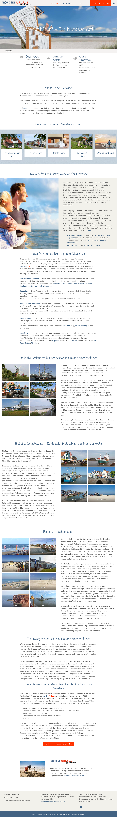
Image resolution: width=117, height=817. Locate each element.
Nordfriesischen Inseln (93, 245)
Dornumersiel (78, 284)
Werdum (46, 286)
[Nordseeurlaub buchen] (16, 3)
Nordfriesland (71, 245)
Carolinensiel (67, 284)
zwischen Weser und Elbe (96, 240)
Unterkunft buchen (100, 3)
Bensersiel (57, 284)
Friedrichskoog (81, 326)
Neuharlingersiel (26, 286)
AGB (61, 814)
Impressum (81, 814)
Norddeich (38, 286)
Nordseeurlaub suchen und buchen (58, 744)
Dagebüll (55, 340)
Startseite (55, 3)
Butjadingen (71, 238)
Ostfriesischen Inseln (102, 235)
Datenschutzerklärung (70, 814)
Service (83, 3)
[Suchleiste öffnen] (114, 3)
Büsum (67, 326)
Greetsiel (88, 284)
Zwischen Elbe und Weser (30, 303)
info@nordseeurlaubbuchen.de (53, 801)
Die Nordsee (68, 3)
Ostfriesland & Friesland (75, 235)
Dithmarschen (72, 243)
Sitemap (55, 814)
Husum (74, 340)
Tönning (34, 343)
